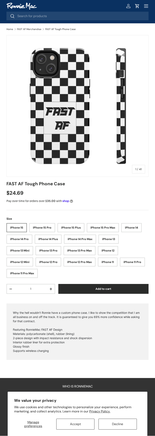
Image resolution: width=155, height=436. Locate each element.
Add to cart (103, 289)
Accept (75, 424)
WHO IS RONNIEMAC (77, 386)
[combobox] (77, 16)
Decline (117, 424)
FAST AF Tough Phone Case (60, 29)
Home (9, 29)
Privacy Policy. (99, 411)
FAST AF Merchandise (29, 29)
